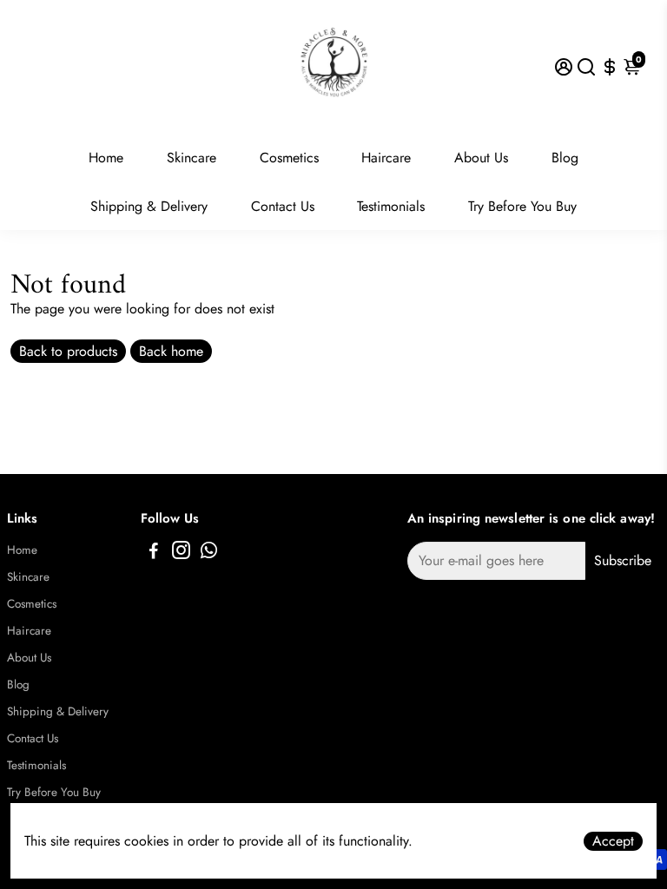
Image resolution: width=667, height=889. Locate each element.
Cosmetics (289, 158)
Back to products (68, 351)
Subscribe (622, 560)
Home (106, 158)
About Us (481, 158)
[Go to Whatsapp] (209, 553)
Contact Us (282, 206)
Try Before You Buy (522, 206)
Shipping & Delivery (149, 206)
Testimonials (391, 206)
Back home (171, 351)
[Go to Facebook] (153, 553)
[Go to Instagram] (181, 553)
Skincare (191, 158)
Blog (564, 158)
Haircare (386, 158)
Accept (613, 841)
